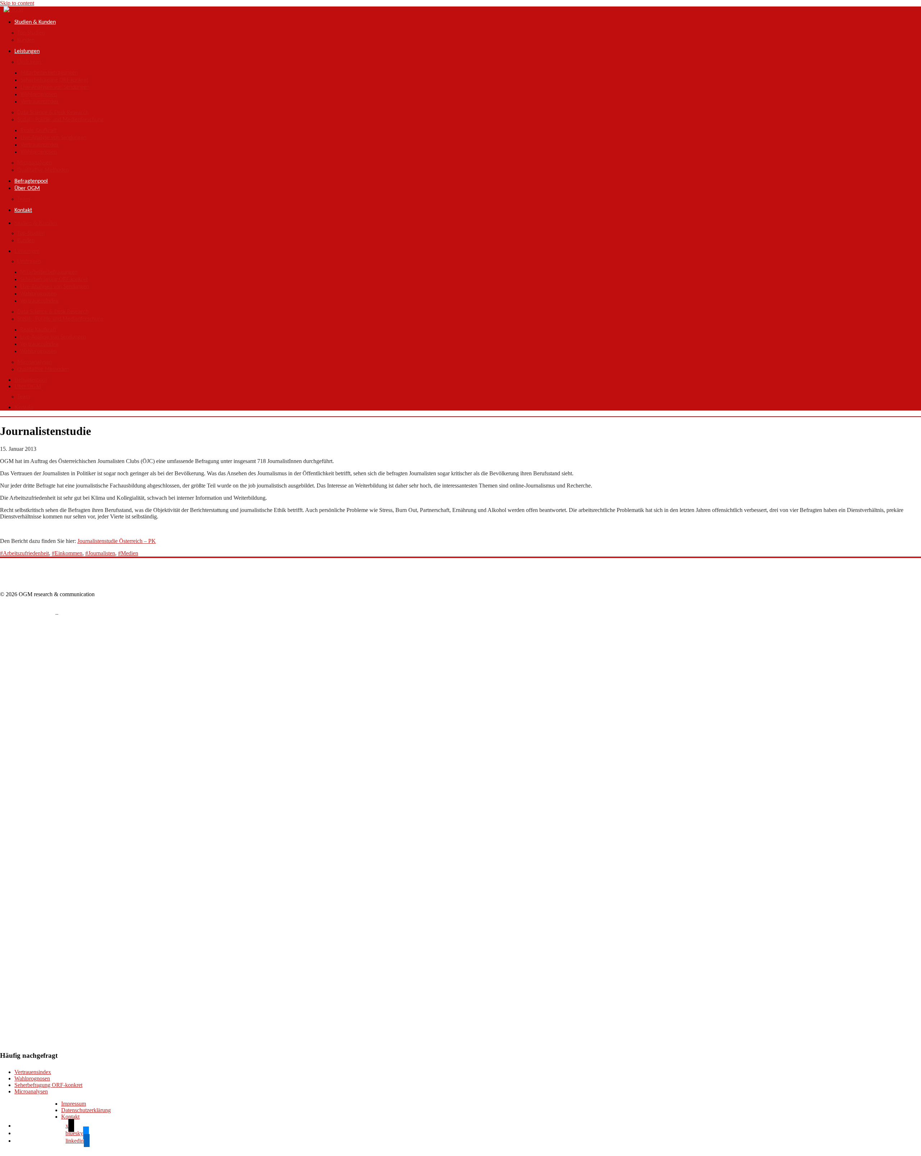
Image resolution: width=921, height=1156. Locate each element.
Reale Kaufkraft (39, 130)
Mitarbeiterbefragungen (49, 73)
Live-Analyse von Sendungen (53, 138)
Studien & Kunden (35, 22)
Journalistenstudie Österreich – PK (116, 541)
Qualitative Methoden (43, 170)
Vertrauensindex (40, 102)
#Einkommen (67, 553)
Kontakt (23, 210)
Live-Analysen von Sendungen (55, 87)
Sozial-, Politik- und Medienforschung (60, 120)
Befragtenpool (31, 181)
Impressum (73, 1104)
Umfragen (29, 62)
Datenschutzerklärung (86, 1110)
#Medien (128, 553)
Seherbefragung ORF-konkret (54, 80)
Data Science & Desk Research (53, 112)
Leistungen (27, 51)
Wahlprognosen (39, 95)
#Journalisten (100, 553)
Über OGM (27, 188)
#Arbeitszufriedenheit (24, 553)
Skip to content (17, 3)
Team (23, 199)
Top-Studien (31, 33)
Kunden (26, 40)
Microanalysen (34, 163)
